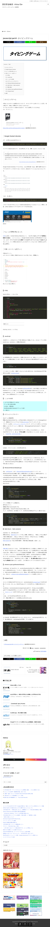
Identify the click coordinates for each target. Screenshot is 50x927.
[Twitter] (14, 759)
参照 (5, 93)
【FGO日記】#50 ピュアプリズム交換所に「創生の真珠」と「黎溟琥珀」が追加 (19, 815)
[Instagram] (36, 759)
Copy (45, 143)
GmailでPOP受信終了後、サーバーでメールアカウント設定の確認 (16, 831)
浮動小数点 (9, 87)
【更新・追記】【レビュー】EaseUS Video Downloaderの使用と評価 (18, 793)
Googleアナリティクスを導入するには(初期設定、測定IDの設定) (25, 722)
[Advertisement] (25, 19)
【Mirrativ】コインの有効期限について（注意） (14, 795)
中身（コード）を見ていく (10, 73)
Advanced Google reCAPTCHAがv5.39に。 (12, 818)
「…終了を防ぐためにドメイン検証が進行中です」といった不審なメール (18, 827)
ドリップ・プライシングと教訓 (9, 820)
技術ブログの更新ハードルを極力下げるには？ (12, 829)
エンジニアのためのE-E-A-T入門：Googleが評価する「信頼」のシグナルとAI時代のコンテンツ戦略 (23, 806)
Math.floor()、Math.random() (13, 85)
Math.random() (6, 540)
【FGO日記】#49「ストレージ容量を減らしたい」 (13, 824)
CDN (4, 236)
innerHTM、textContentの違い (13, 434)
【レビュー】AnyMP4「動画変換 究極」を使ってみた (15, 791)
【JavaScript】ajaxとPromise (17, 703)
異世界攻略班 (43, 651)
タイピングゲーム (8, 67)
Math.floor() (14, 534)
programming (43, 648)
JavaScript (9, 77)
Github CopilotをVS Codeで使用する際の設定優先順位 (14, 811)
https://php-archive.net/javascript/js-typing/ (14, 128)
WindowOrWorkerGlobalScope (13, 83)
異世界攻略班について (8, 754)
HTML (8, 75)
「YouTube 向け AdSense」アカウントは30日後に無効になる (16, 813)
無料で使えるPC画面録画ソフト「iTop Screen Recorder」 (16, 797)
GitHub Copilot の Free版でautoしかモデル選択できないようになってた (18, 807)
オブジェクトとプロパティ (12, 81)
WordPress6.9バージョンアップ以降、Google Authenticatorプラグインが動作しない (20, 835)
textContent (26, 422)
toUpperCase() (10, 91)
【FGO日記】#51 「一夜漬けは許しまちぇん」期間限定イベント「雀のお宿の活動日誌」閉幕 (22, 809)
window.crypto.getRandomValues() (14, 89)
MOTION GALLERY (7, 777)
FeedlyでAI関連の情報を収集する (10, 822)
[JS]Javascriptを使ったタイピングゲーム (14, 644)
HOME (31, 1)
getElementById (27, 388)
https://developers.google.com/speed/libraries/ (27, 161)
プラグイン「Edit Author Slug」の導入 (11, 826)
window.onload (15, 373)
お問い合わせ (36, 1)
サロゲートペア (8, 592)
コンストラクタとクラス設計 (9, 837)
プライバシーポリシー (44, 1)
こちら (10, 767)
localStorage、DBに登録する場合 (18, 712)
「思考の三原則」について (8, 817)
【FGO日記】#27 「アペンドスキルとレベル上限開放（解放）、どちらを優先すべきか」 (22, 789)
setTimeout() (9, 471)
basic (9, 31)
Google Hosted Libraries (10, 69)
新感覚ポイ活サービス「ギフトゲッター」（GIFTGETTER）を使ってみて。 (18, 833)
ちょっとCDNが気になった (10, 71)
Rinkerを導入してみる (15, 685)
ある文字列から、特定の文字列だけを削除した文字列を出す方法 (25, 694)
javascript (37, 648)
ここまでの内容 (10, 79)
